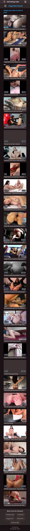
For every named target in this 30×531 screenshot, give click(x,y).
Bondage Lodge (10, 514)
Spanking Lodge (15, 522)
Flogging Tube (9, 518)
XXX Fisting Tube (13, 2)
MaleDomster (20, 518)
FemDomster (21, 514)
